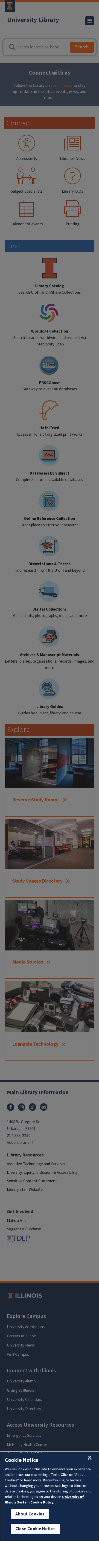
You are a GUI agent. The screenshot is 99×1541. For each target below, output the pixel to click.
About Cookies (29, 1514)
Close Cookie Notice (35, 1529)
